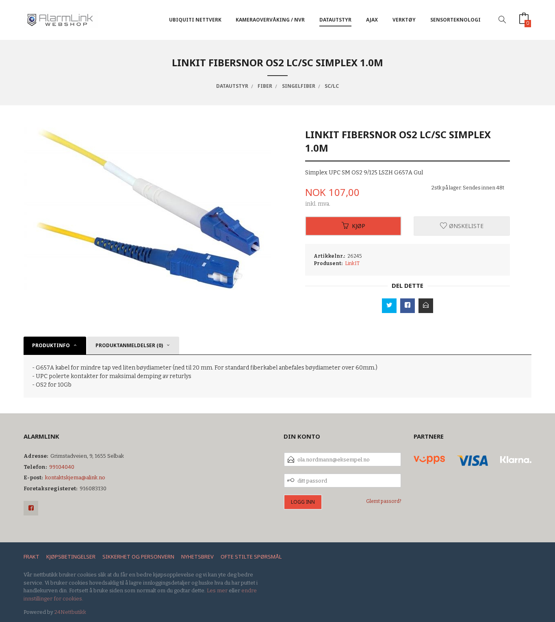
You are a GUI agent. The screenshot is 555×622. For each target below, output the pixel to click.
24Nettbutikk (70, 612)
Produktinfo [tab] (51, 345)
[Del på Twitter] (389, 305)
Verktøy (404, 19)
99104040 (61, 467)
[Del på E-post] (425, 305)
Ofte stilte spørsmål (251, 556)
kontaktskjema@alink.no (75, 477)
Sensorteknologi (455, 19)
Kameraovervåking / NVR (270, 19)
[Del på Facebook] (407, 305)
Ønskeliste (465, 226)
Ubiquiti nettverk (195, 19)
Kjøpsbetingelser (70, 556)
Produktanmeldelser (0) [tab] (129, 345)
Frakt (31, 556)
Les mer (217, 590)
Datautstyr (335, 19)
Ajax (372, 19)
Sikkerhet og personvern (138, 556)
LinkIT (352, 263)
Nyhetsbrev (197, 556)
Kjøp (358, 226)
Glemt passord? (383, 501)
